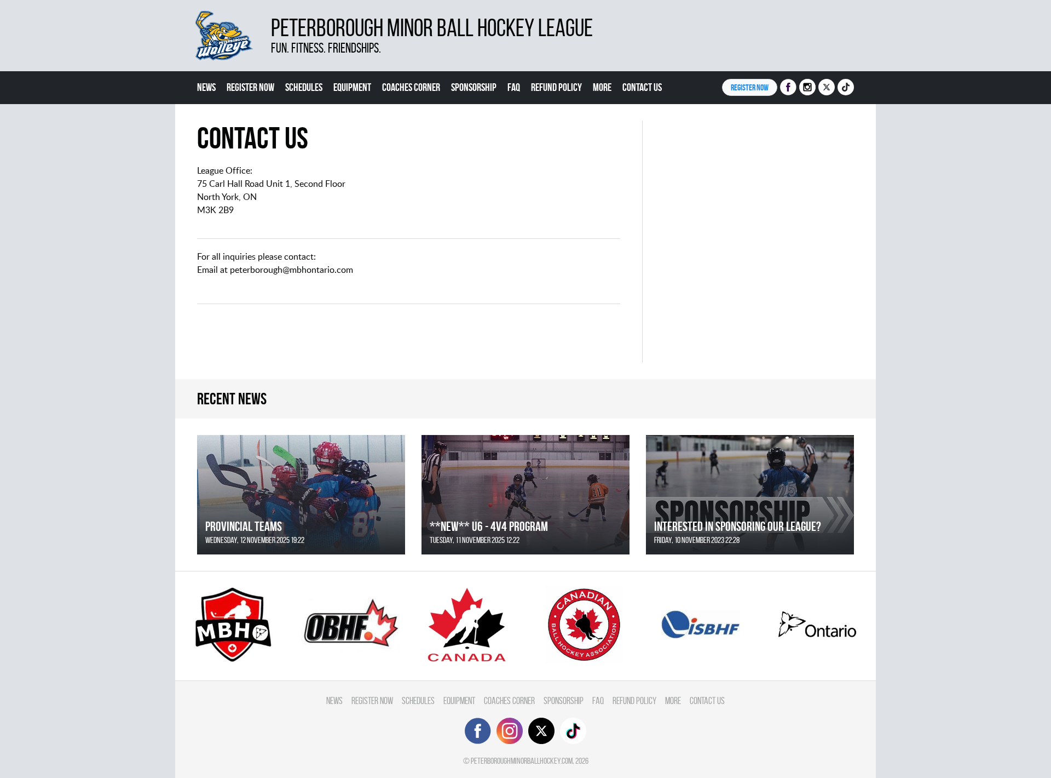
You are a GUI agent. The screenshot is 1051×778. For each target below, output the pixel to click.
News (206, 87)
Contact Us (642, 87)
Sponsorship (473, 87)
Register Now (250, 87)
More (602, 87)
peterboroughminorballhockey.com (522, 760)
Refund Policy (556, 87)
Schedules (303, 87)
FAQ (513, 87)
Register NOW (750, 87)
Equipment (352, 87)
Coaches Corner (411, 87)
